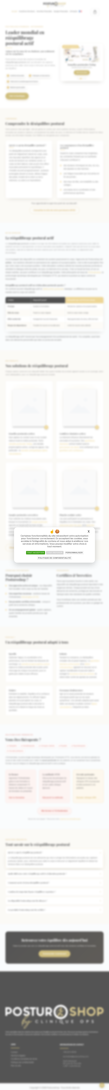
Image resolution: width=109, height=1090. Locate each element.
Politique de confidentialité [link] (54, 558)
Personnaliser (74, 553)
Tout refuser (54, 553)
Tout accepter (35, 553)
